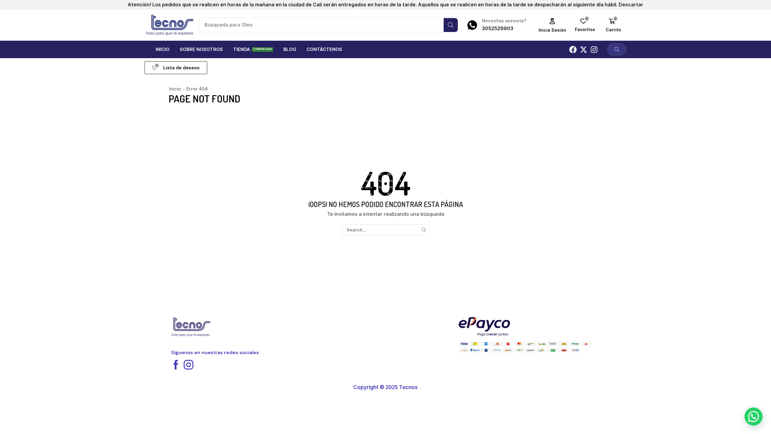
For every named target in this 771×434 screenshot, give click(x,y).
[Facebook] (573, 49)
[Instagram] (594, 49)
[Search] (451, 25)
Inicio (175, 89)
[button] (552, 25)
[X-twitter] (583, 49)
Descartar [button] (631, 5)
